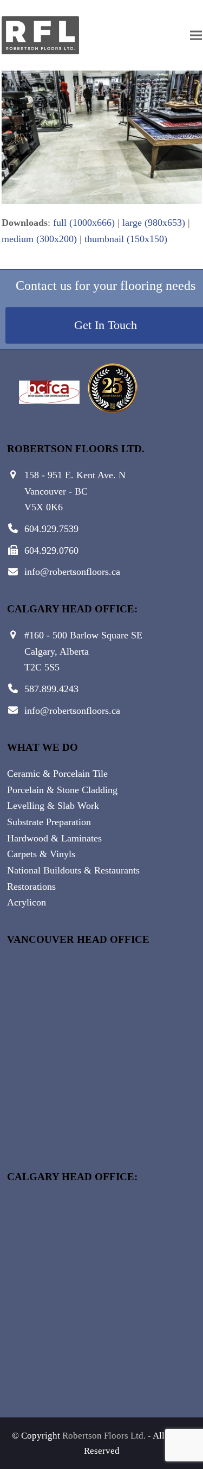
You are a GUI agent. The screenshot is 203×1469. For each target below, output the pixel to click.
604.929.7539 (51, 528)
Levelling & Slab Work (53, 805)
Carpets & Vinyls (41, 854)
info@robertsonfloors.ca (72, 571)
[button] (196, 35)
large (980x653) (153, 222)
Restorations (31, 886)
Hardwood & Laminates (54, 838)
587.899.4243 (51, 688)
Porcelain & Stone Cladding (62, 789)
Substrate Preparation (49, 821)
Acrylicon (26, 902)
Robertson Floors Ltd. (104, 1435)
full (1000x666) (84, 222)
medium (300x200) (39, 238)
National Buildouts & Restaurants (73, 870)
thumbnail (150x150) (125, 238)
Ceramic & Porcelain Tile (57, 773)
